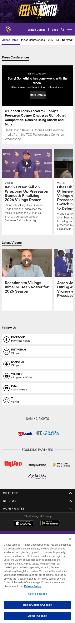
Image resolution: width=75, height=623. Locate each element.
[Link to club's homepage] (7, 28)
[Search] (62, 29)
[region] (37, 578)
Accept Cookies (37, 615)
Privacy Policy (32, 586)
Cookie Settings (37, 593)
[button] (38, 95)
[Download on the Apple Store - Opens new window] (23, 523)
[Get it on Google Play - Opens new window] (50, 525)
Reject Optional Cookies (37, 604)
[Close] (70, 539)
